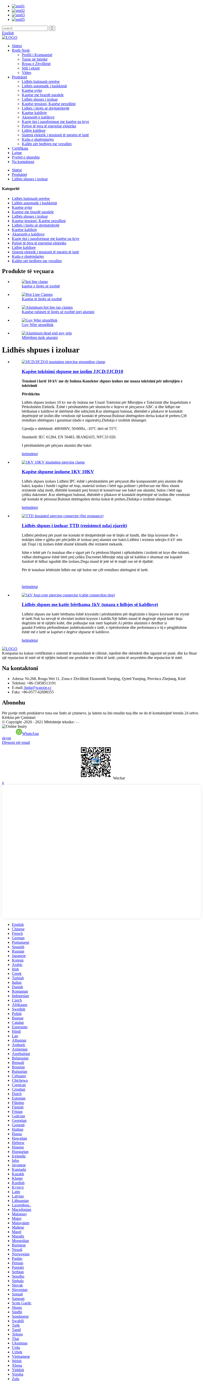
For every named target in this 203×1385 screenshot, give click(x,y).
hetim (26, 454)
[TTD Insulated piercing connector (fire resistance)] (62, 516)
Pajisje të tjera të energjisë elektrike (49, 126)
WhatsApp (30, 733)
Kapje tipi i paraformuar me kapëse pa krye (55, 121)
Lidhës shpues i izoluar (40, 99)
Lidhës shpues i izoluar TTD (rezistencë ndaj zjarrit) (74, 525)
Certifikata (20, 148)
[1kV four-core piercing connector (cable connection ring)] (68, 595)
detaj (34, 454)
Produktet (19, 77)
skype (6, 738)
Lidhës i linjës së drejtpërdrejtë (45, 108)
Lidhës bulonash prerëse (41, 81)
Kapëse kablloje (34, 113)
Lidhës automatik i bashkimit (44, 86)
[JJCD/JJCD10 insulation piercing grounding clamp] (63, 362)
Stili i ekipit (31, 68)
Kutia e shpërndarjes (38, 139)
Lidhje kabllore (34, 130)
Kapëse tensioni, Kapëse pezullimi (49, 104)
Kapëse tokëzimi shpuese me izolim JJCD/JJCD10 (72, 371)
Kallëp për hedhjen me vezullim (47, 144)
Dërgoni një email (16, 742)
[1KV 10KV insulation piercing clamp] (53, 462)
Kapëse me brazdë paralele (43, 95)
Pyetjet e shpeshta (26, 157)
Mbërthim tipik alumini (40, 337)
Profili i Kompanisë (37, 55)
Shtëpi (17, 46)
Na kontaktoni (23, 162)
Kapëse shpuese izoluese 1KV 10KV (58, 471)
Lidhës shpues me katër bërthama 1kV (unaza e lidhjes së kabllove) (90, 604)
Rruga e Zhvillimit (36, 64)
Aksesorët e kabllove (38, 117)
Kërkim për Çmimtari (18, 717)
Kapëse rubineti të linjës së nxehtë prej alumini (58, 312)
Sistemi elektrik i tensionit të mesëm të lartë (55, 135)
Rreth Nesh (21, 50)
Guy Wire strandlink (37, 325)
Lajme (17, 153)
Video (26, 72)
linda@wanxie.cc (37, 687)
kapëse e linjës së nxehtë (41, 286)
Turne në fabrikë (35, 59)
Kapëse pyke (32, 90)
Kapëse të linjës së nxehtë (42, 299)
